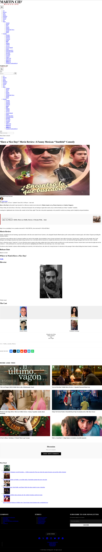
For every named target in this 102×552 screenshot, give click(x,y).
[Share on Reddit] (21, 351)
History (7, 28)
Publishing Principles (42, 517)
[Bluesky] (55, 538)
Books (7, 24)
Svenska (8, 55)
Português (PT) (9, 50)
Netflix (1, 259)
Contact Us (5, 523)
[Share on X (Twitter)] (14, 351)
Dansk (7, 40)
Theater (8, 23)
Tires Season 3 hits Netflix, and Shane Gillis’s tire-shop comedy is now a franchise (25, 487)
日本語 (8, 44)
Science (5, 17)
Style (7, 25)
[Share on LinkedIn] (18, 351)
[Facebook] (39, 538)
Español (8, 36)
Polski (7, 49)
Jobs (4, 522)
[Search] (1, 69)
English (5, 33)
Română (8, 53)
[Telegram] (63, 538)
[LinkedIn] (47, 538)
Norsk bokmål (9, 47)
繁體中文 (8, 62)
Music (4, 14)
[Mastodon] (59, 538)
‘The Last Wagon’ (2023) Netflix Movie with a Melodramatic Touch (17, 387)
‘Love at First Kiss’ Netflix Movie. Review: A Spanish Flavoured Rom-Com (71, 387)
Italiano (7, 43)
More (4, 21)
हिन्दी (7, 41)
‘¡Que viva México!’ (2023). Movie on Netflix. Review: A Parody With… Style (24, 220)
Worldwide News (10, 29)
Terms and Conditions (52, 542)
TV (4, 10)
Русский (8, 54)
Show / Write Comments (51, 453)
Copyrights (52, 545)
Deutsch (8, 37)
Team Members (6, 519)
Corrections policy (42, 521)
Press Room (5, 518)
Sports (4, 19)
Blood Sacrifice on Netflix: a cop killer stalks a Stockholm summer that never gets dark (26, 479)
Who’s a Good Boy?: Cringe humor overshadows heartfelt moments (69, 438)
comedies (9, 343)
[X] (43, 538)
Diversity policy (41, 519)
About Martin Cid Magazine (9, 517)
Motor (7, 32)
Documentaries (6, 472)
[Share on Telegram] (28, 351)
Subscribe (86, 525)
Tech (4, 13)
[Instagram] (51, 538)
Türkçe (7, 57)
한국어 (8, 46)
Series (4, 479)
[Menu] (2, 7)
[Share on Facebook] (11, 351)
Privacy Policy (52, 544)
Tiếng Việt (8, 58)
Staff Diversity (41, 523)
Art (4, 20)
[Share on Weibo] (25, 351)
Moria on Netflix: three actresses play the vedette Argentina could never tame (24, 495)
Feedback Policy (41, 522)
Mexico (14, 343)
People (7, 27)
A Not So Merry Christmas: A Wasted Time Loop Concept (15, 438)
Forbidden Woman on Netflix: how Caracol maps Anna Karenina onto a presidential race (27, 502)
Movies (4, 12)
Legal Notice (52, 543)
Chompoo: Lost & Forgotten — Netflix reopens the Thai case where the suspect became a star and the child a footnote (38, 472)
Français (8, 39)
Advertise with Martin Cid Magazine (10, 521)
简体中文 (8, 60)
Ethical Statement (41, 518)
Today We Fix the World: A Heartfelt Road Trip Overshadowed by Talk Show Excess (73, 411)
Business (5, 16)
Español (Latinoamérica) (12, 63)
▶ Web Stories (51, 533)
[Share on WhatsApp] (32, 351)
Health (7, 31)
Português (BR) (9, 51)
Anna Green (4, 201)
